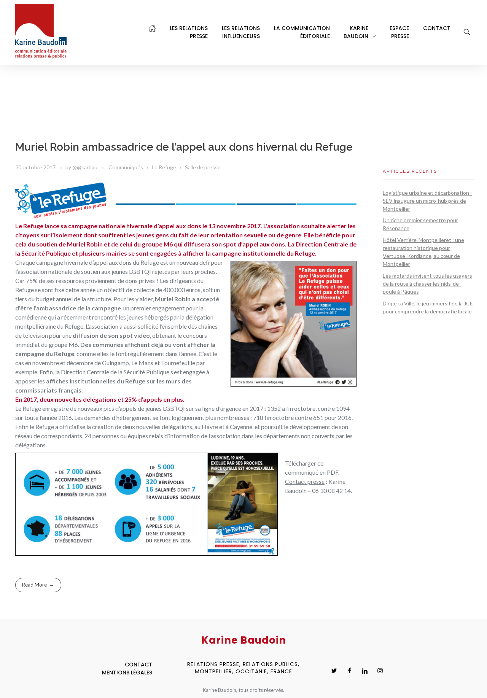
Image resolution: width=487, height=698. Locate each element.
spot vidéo (134, 335)
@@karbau (85, 167)
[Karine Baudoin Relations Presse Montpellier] (41, 31)
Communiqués (125, 167)
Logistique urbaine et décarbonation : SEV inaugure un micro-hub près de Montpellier (427, 200)
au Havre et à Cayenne (223, 426)
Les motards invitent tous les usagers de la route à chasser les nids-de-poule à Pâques (427, 283)
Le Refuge (164, 167)
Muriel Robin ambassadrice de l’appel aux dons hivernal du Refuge (184, 147)
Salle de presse (203, 167)
